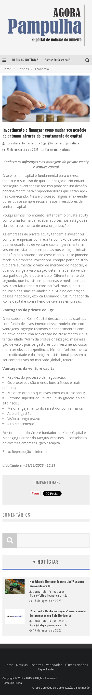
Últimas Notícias (76, 665)
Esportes (37, 665)
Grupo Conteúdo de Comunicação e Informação (61, 687)
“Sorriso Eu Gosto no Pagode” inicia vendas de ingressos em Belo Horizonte (58, 613)
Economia (51, 150)
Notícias (65, 150)
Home (6, 69)
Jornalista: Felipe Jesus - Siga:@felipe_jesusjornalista (43, 143)
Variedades (54, 665)
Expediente (46, 669)
